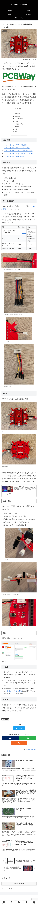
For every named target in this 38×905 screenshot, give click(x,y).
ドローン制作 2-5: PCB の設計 (14, 156)
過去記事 (17, 113)
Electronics (6, 719)
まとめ (17, 132)
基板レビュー (20, 124)
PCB (16, 121)
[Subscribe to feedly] (27, 738)
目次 (16, 109)
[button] (34, 451)
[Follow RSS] (19, 743)
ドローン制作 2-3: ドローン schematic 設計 (18, 151)
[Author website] (10, 738)
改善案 (17, 129)
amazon (24, 233)
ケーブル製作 (19, 119)
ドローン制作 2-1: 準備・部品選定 (15, 145)
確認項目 (17, 116)
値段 (17, 126)
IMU (20, 691)
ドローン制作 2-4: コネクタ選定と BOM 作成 (19, 154)
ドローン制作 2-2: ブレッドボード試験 (17, 148)
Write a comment (19, 883)
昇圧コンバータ (12, 691)
